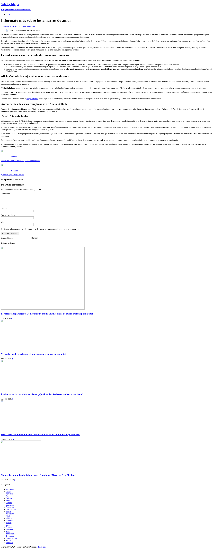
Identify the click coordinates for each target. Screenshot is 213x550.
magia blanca (32, 99)
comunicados (21, 26)
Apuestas (9, 494)
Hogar (8, 512)
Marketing (10, 514)
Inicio (8, 14)
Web (3, 222)
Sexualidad (10, 529)
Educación (10, 507)
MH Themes (41, 547)
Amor (8, 492)
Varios (8, 540)
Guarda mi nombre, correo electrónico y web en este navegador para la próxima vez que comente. (41, 229)
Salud (8, 525)
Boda (8, 500)
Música (9, 518)
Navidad (9, 520)
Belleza (9, 498)
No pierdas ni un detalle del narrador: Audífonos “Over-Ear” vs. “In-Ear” (38, 475)
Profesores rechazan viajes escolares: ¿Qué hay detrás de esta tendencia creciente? (42, 394)
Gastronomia (11, 509)
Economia (10, 505)
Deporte (9, 503)
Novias (8, 523)
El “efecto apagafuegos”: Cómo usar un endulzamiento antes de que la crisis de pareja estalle (47, 313)
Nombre (4, 208)
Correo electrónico (8, 215)
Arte (7, 496)
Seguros (9, 527)
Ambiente (10, 489)
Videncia (30, 26)
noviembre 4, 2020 (8, 26)
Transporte (10, 536)
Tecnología (10, 534)
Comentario (5, 194)
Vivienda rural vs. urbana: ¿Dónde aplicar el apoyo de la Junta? (33, 354)
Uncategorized (11, 538)
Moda (8, 516)
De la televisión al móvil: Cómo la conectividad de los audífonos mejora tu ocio (40, 434)
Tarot (8, 531)
